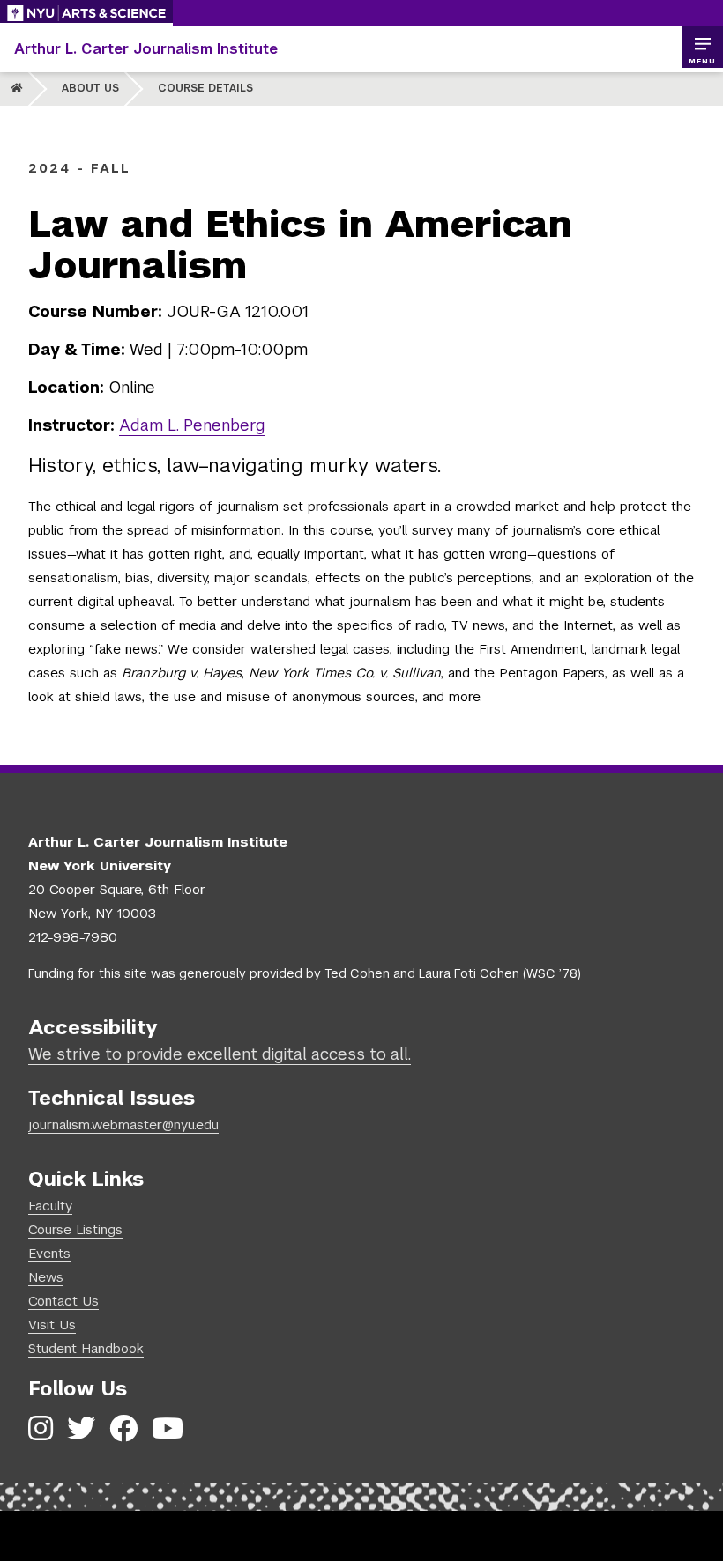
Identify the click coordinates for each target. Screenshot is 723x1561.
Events (49, 1253)
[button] (702, 47)
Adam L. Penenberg (192, 425)
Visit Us (52, 1324)
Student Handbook (86, 1348)
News (45, 1277)
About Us (90, 88)
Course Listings (75, 1229)
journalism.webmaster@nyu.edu (123, 1124)
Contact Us (63, 1300)
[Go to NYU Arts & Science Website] (86, 13)
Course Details (205, 88)
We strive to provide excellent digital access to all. (219, 1054)
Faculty (50, 1205)
